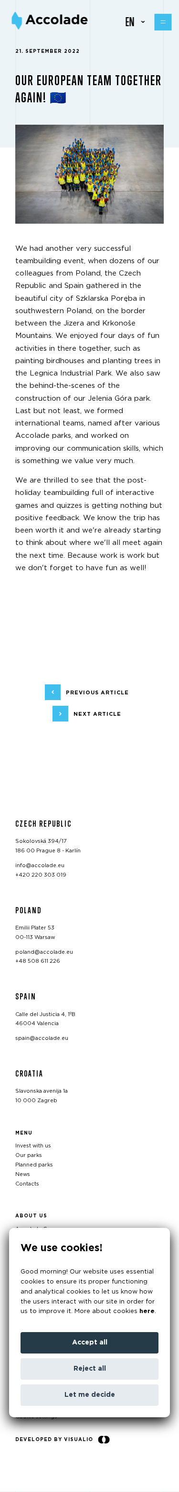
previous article (97, 692)
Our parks (28, 1155)
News (22, 1174)
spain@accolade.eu (41, 1038)
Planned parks (34, 1164)
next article (97, 714)
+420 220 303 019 (40, 875)
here (147, 1311)
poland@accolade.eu (44, 952)
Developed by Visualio (54, 1439)
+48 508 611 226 (37, 961)
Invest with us (33, 1146)
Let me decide (89, 1395)
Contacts (27, 1183)
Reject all (90, 1368)
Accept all (89, 1342)
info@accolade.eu (39, 865)
